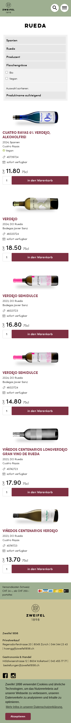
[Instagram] (13, 677)
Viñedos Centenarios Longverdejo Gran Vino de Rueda (35, 451)
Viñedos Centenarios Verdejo (30, 530)
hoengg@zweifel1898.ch (19, 648)
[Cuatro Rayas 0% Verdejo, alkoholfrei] (35, 117)
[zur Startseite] (8, 8)
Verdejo (10, 219)
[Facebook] (6, 677)
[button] (64, 8)
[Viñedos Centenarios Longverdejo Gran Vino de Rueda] (35, 434)
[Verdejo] (35, 204)
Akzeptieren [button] (18, 716)
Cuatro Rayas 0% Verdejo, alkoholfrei (26, 134)
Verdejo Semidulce (20, 295)
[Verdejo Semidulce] (35, 281)
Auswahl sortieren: (17, 88)
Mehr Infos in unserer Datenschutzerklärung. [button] (34, 706)
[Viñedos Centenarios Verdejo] (35, 516)
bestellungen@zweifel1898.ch (21, 665)
